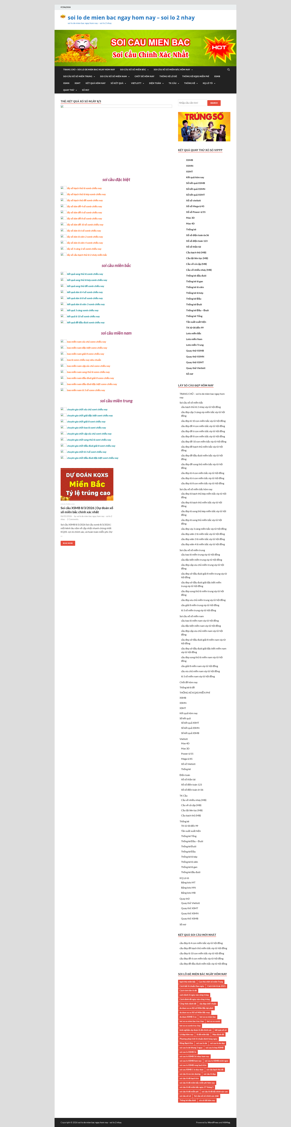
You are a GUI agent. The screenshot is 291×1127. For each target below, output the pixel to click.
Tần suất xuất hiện (196, 321)
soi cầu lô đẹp (210, 1074)
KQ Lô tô (208, 83)
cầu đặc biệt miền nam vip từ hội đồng (201, 625)
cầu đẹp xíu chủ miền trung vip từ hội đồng (203, 600)
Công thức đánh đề (188, 1003)
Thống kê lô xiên (195, 287)
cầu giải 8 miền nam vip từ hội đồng (199, 666)
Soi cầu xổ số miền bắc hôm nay (172, 69)
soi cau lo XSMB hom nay (191, 1061)
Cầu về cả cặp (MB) (196, 263)
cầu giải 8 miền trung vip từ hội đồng (200, 605)
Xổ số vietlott (193, 200)
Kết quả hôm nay (95, 83)
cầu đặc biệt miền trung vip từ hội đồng (201, 559)
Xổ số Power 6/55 (196, 211)
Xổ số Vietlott (188, 763)
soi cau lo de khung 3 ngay (191, 1047)
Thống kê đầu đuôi (196, 275)
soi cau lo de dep (217, 1043)
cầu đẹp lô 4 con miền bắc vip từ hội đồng (202, 473)
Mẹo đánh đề (218, 1034)
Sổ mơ (85, 90)
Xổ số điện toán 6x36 (197, 235)
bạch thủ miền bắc (188, 981)
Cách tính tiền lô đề (188, 990)
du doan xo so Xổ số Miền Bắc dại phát (196, 1008)
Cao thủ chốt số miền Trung (211, 981)
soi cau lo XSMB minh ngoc (216, 1061)
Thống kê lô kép (194, 292)
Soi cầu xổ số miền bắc (133, 69)
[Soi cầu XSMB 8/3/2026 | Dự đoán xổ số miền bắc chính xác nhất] (87, 485)
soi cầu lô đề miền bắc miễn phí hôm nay (197, 1083)
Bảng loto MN (188, 887)
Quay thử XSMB (195, 350)
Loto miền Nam (194, 339)
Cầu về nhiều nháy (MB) (199, 269)
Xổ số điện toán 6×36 (192, 789)
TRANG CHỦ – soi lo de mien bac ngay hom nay (89, 69)
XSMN (66, 83)
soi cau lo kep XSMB (214, 1047)
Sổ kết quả (117, 83)
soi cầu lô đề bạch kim (189, 1078)
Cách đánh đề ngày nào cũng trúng (195, 999)
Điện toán (155, 83)
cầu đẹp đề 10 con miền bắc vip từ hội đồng (203, 441)
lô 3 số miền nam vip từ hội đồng (198, 676)
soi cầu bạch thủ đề (215, 1069)
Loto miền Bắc (193, 333)
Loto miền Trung (195, 344)
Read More (67, 542)
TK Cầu (172, 83)
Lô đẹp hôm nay (186, 1034)
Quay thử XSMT (195, 362)
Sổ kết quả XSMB (195, 183)
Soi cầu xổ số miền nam (113, 76)
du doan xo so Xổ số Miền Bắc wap (195, 1012)
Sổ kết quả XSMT (195, 194)
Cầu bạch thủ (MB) (196, 252)
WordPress (213, 1122)
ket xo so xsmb (213, 1021)
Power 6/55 (187, 753)
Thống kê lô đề (168, 76)
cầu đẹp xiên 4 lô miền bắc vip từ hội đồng (203, 544)
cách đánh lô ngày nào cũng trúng (194, 995)
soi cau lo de (201, 1043)
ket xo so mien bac (208, 1017)
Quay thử (68, 90)
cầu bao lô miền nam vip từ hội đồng (200, 620)
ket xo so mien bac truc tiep (192, 1021)
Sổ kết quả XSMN (195, 188)
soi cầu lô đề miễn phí (189, 1091)
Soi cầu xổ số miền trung (77, 76)
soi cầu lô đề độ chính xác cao (215, 1091)
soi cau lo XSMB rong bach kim (193, 1065)
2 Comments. (73, 519)
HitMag (226, 1122)
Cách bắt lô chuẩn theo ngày (192, 986)
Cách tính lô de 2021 (216, 986)
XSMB (217, 76)
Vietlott (136, 83)
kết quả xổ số (221, 1030)
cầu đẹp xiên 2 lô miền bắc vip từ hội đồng (203, 533)
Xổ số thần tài (193, 246)
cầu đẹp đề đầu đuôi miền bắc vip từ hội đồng (203, 963)
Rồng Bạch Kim (186, 1043)
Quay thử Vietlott (195, 368)
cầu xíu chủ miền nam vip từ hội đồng (200, 671)
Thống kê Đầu (193, 298)
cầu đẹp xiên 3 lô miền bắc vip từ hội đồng (203, 539)
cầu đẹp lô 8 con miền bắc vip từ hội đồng (202, 483)
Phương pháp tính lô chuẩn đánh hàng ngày (198, 1039)
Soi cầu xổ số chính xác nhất (206, 1096)
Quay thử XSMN (195, 356)
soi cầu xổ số (185, 1096)
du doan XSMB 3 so (188, 1017)
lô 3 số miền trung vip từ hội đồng (198, 610)
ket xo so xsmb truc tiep (190, 1025)
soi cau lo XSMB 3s (188, 1052)
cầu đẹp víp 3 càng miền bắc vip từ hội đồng (203, 528)
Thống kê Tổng (194, 316)
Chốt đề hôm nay (144, 76)
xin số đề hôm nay (207, 1100)
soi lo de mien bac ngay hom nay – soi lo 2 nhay (131, 17)
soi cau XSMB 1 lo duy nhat (191, 1069)
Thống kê (189, 83)
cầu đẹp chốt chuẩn (207, 1003)
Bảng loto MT (188, 882)
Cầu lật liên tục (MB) (197, 258)
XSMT (77, 83)
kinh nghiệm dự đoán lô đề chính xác (196, 1030)
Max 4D (190, 223)
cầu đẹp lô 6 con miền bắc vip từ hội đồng (202, 478)
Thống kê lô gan (194, 281)
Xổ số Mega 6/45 (195, 206)
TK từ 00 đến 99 (195, 327)
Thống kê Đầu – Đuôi (197, 310)
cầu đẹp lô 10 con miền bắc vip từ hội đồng (203, 420)
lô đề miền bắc (203, 1034)
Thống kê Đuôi (194, 304)
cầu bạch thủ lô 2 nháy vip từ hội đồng (201, 406)
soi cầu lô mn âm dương (190, 1074)
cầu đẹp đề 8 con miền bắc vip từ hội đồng (203, 436)
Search (214, 103)
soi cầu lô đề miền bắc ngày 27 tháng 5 (197, 1087)
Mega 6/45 (186, 758)
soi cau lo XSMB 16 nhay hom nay (194, 1056)
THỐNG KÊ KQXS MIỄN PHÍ (195, 76)
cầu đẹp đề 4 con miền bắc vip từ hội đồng (203, 426)
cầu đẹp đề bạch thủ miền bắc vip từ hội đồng (203, 948)
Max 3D (190, 217)
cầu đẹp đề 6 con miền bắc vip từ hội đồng (203, 431)
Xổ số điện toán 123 (196, 240)
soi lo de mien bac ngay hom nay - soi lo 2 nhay (99, 1122)
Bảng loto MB (188, 892)
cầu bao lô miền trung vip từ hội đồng (200, 554)
